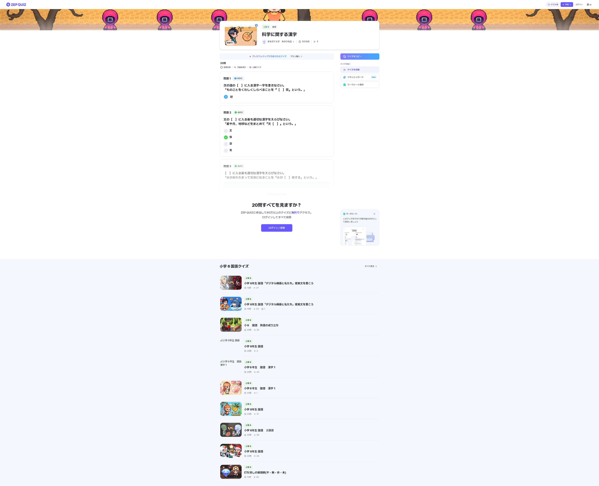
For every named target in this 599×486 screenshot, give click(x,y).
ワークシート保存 (355, 84)
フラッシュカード (361, 77)
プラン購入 (295, 56)
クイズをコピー (354, 56)
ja (590, 4)
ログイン (579, 4)
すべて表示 (369, 266)
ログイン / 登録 (277, 227)
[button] (359, 227)
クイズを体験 (353, 69)
